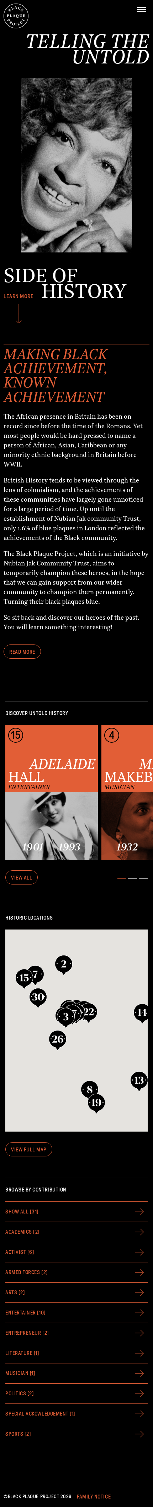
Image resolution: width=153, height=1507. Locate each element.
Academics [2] (22, 1232)
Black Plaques (16, 16)
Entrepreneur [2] (27, 1333)
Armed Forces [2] (26, 1272)
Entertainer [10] (25, 1313)
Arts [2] (15, 1292)
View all (21, 878)
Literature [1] (22, 1353)
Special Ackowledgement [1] (40, 1414)
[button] (38, 998)
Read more (22, 652)
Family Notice (94, 1497)
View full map (29, 1149)
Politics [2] (19, 1393)
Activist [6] (19, 1252)
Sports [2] (18, 1434)
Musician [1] (20, 1373)
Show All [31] (22, 1212)
